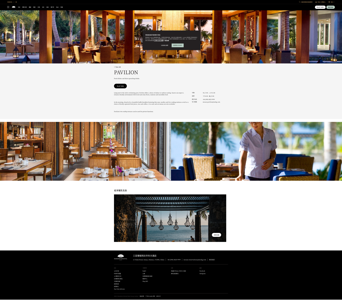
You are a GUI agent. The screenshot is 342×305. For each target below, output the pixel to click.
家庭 (47, 7)
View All (118, 67)
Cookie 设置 (164, 45)
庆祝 (39, 7)
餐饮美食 (24, 7)
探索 (34, 7)
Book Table (320, 7)
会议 (43, 7)
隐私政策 (167, 40)
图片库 (52, 7)
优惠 (62, 7)
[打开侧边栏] (8, 7)
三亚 (15, 2)
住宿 (19, 7)
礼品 (57, 7)
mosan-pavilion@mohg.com (211, 102)
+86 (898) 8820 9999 (209, 99)
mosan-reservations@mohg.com (195, 260)
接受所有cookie (177, 45)
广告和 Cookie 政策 (158, 40)
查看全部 (216, 235)
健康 (30, 7)
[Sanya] (13, 7)
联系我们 (212, 260)
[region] (172, 40)
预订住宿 (330, 7)
